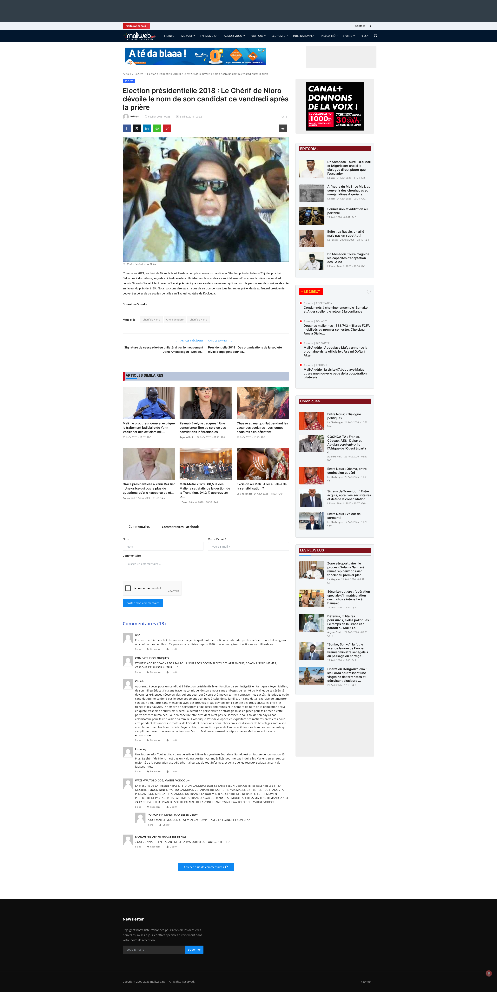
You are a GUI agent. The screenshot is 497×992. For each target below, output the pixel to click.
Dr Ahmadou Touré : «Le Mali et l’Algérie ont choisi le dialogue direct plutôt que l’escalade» (349, 167)
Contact (360, 26)
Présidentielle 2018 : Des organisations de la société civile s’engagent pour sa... (245, 350)
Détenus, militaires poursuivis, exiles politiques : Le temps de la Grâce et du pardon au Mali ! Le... (349, 622)
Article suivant (218, 340)
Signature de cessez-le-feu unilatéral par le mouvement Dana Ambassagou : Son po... (163, 350)
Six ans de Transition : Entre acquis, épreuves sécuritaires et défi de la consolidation (349, 495)
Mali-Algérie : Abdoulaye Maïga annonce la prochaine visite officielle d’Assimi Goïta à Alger (335, 351)
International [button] (303, 35)
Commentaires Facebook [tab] (180, 527)
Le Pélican (333, 239)
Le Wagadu (333, 579)
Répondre (155, 649)
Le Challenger (244, 493)
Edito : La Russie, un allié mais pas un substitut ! (345, 233)
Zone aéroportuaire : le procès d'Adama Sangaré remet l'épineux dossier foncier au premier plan (345, 569)
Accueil (127, 74)
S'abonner (194, 949)
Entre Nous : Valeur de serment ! (344, 516)
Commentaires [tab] (139, 526)
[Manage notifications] (489, 973)
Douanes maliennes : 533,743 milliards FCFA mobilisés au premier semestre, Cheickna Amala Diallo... (337, 329)
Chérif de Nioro (151, 319)
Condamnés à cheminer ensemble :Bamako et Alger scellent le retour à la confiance (336, 309)
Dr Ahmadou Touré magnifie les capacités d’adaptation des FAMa (348, 258)
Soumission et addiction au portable (347, 211)
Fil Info (169, 35)
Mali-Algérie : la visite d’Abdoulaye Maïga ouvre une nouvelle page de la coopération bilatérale (335, 373)
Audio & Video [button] (233, 35)
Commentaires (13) (144, 623)
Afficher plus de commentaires (204, 867)
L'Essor (184, 502)
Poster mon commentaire (143, 603)
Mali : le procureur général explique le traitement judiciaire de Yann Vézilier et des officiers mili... (149, 427)
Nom (126, 539)
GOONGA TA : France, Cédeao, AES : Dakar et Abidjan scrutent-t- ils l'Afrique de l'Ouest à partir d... (346, 444)
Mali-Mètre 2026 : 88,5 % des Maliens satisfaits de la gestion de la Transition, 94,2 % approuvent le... (205, 490)
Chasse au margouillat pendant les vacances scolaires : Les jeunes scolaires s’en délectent (262, 427)
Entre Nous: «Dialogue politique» (344, 416)
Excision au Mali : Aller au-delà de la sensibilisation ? (262, 486)
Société (139, 74)
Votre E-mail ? (217, 539)
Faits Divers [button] (208, 35)
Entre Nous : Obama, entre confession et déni (347, 471)
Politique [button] (256, 35)
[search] (375, 35)
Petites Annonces (135, 26)
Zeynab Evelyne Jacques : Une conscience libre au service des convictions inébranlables (203, 427)
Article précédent (191, 340)
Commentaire (132, 555)
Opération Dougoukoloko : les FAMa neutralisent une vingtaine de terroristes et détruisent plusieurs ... (347, 675)
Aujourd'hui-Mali (187, 437)
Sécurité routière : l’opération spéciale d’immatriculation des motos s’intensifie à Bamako (348, 597)
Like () (173, 649)
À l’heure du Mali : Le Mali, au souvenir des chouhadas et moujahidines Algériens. (348, 190)
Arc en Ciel (129, 498)
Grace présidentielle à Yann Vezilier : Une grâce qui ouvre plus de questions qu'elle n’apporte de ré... (149, 488)
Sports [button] (347, 35)
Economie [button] (278, 35)
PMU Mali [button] (186, 35)
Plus (364, 35)
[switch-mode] (371, 26)
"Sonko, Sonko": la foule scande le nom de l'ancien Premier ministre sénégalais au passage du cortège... (347, 650)
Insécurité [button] (328, 35)
